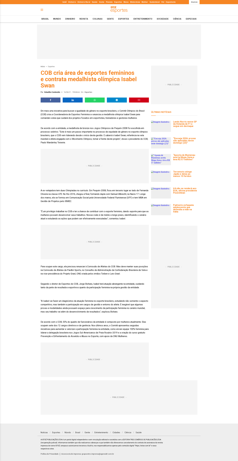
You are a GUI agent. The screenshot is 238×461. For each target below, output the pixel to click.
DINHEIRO (70, 19)
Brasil (45, 19)
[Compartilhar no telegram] (117, 100)
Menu (126, 2)
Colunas (97, 19)
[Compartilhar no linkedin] (73, 100)
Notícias (44, 432)
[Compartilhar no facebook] (50, 100)
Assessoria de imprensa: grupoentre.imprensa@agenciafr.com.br (87, 454)
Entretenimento (142, 19)
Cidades (116, 432)
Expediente (171, 2)
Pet (162, 2)
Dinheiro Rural (84, 2)
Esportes (118, 2)
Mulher (145, 2)
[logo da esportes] (119, 10)
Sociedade (163, 19)
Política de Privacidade (50, 454)
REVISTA (83, 19)
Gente (101, 2)
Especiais (191, 19)
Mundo (57, 19)
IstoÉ (64, 2)
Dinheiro (72, 2)
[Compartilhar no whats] (95, 100)
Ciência (177, 19)
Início (43, 67)
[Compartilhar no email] (139, 100)
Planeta (109, 2)
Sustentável (155, 2)
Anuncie (194, 2)
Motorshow (135, 2)
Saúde (94, 2)
